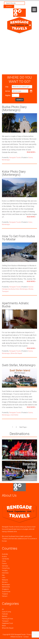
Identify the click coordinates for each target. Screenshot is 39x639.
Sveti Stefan (14, 415)
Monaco (5, 582)
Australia (5, 554)
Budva (30, 157)
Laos (3, 577)
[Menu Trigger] (34, 9)
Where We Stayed (16, 353)
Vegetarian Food (7, 623)
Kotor (30, 222)
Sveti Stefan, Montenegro (18, 365)
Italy (3, 575)
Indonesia (5, 573)
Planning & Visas (7, 618)
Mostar (30, 289)
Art (3, 609)
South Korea (6, 591)
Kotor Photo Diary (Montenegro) (14, 173)
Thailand (5, 594)
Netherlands (6, 587)
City (6, 87)
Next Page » (23, 427)
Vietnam (4, 596)
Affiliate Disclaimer (16, 637)
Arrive (7, 91)
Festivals (5, 614)
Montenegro (6, 160)
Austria (4, 556)
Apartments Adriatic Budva (15, 304)
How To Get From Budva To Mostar (18, 237)
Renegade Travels (19, 25)
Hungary (5, 570)
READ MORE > (31, 152)
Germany (5, 566)
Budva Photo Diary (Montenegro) (14, 108)
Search (19, 100)
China (4, 561)
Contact (26, 637)
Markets (4, 616)
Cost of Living (6, 611)
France (4, 563)
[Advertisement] (19, 54)
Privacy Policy (31, 634)
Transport (5, 291)
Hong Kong (5, 568)
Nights (7, 95)
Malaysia (5, 580)
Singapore (5, 589)
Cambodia (5, 559)
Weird (4, 625)
